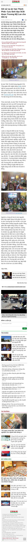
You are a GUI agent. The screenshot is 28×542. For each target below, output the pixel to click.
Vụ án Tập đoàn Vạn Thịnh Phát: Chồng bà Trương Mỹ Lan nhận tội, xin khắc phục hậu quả (13, 50)
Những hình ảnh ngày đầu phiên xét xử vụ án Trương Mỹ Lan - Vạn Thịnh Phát (12, 57)
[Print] (26, 20)
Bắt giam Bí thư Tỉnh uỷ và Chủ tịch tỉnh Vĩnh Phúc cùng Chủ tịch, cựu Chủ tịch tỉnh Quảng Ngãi (14, 406)
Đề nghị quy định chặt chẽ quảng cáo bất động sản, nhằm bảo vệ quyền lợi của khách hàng (13, 480)
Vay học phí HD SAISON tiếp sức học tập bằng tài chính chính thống (18, 446)
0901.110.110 (15, 538)
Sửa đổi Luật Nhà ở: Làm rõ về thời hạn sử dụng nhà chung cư (19, 487)
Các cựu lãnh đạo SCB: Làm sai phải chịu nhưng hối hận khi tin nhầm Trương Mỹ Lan (14, 43)
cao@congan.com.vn (9, 534)
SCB (19, 86)
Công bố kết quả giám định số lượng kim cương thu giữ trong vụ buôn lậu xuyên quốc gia (18, 439)
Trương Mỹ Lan (8, 94)
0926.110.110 (9, 538)
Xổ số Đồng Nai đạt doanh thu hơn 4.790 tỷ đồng (18, 452)
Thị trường (5, 411)
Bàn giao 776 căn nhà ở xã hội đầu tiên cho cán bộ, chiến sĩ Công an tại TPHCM (19, 504)
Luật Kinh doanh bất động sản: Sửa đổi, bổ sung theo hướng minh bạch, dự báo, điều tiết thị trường (19, 495)
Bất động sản (6, 459)
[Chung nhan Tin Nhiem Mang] (9, 539)
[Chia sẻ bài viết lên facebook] (22, 20)
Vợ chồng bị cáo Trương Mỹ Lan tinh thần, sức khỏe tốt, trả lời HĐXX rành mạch (14, 53)
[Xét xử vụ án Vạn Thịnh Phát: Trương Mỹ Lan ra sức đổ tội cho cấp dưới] (7, 275)
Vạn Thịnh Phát (19, 213)
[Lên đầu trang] (24, 539)
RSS (26, 5)
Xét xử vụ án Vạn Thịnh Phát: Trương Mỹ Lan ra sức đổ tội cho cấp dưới (19, 275)
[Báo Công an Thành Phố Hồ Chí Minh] (16, 1)
